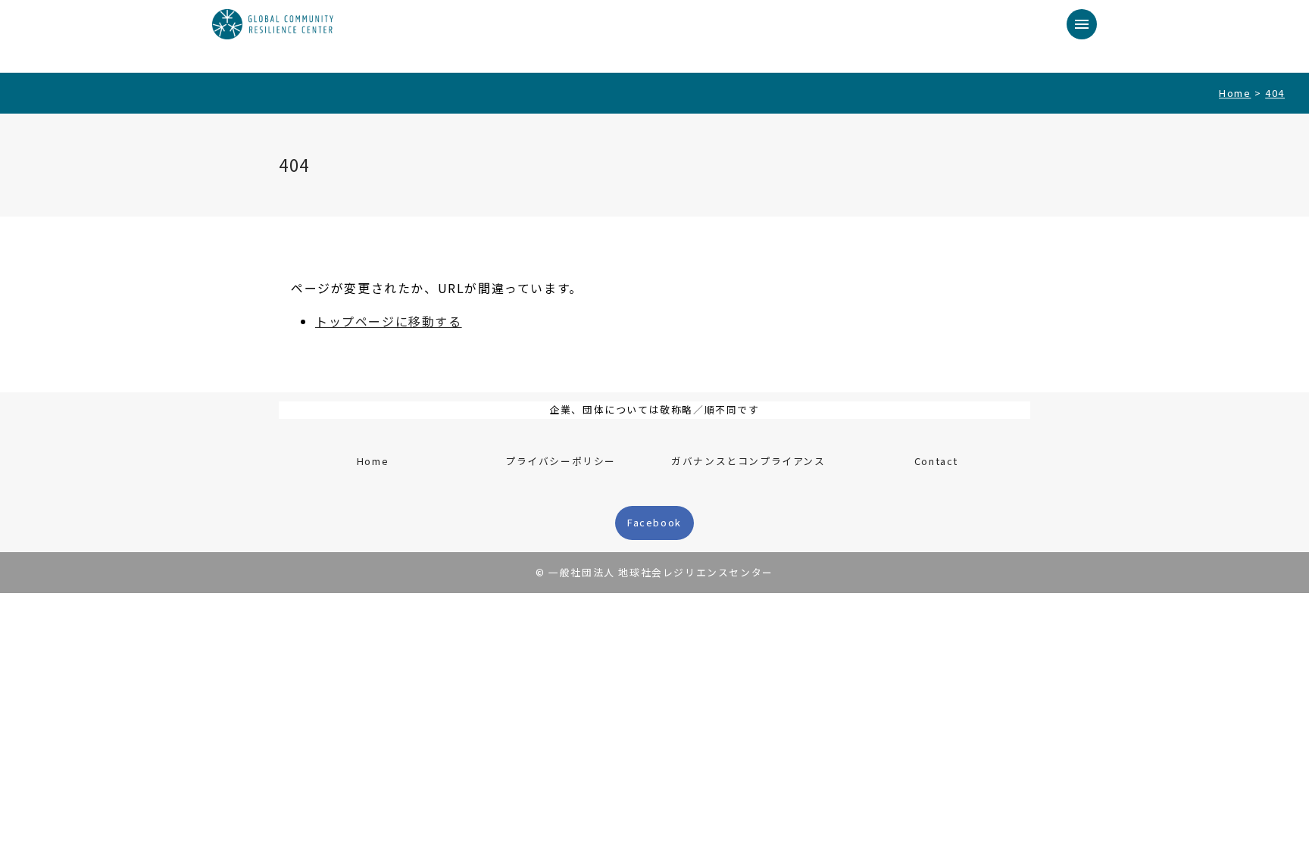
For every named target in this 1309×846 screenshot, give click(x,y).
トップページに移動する (388, 321)
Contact (936, 461)
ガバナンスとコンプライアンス (748, 461)
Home (373, 461)
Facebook (654, 522)
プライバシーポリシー (560, 461)
